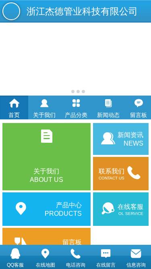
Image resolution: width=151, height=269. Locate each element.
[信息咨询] (136, 253)
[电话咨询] (75, 253)
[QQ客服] (15, 253)
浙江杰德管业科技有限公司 (82, 11)
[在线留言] (106, 253)
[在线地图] (45, 253)
